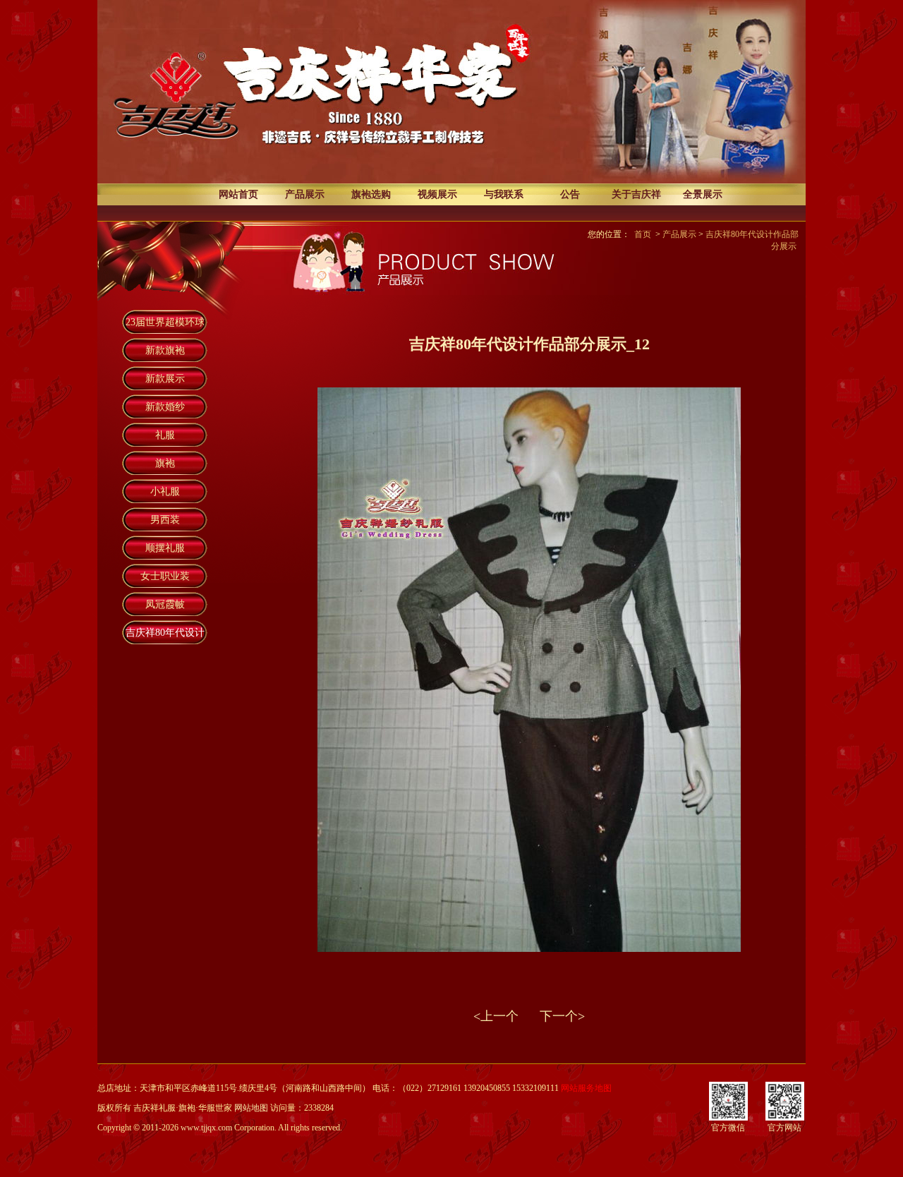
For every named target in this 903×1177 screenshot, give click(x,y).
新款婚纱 (165, 407)
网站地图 (251, 1108)
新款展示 (165, 378)
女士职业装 (165, 576)
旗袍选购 (371, 194)
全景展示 (702, 194)
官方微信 (728, 1128)
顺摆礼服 (165, 548)
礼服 (165, 435)
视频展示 (437, 194)
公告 (570, 194)
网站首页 (238, 194)
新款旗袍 (165, 350)
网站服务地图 (586, 1088)
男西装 (165, 519)
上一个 (499, 1016)
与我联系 (503, 194)
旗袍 (165, 463)
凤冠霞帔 (165, 604)
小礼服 (165, 491)
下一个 (559, 1016)
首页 (642, 234)
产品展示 (305, 194)
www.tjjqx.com (206, 1128)
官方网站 (784, 1128)
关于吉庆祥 (636, 194)
